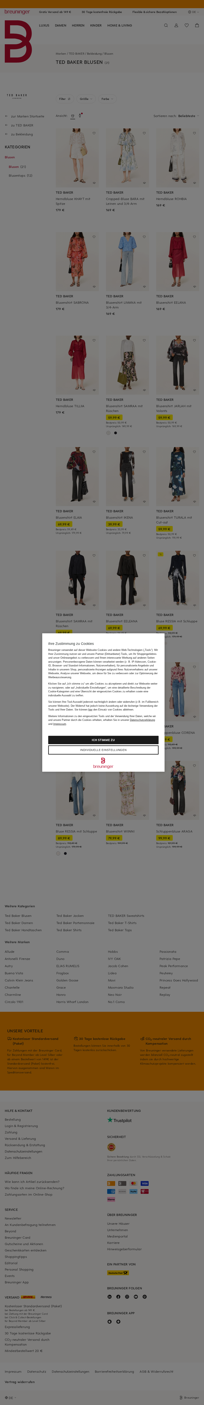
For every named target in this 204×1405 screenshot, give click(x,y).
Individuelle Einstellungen (103, 750)
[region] (103, 702)
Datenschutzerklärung (142, 719)
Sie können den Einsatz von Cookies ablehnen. (104, 709)
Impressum (59, 723)
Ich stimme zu (103, 740)
